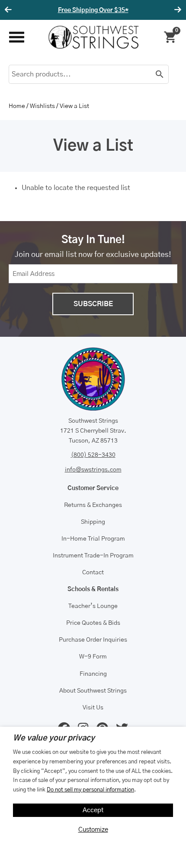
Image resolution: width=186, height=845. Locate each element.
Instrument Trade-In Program (93, 556)
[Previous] (9, 10)
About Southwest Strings (93, 691)
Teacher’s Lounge (93, 606)
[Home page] (93, 37)
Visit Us (93, 708)
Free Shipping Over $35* (93, 10)
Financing (93, 674)
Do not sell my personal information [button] (90, 790)
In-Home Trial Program (93, 539)
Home (17, 106)
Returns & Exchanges (93, 505)
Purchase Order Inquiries (93, 640)
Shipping (93, 522)
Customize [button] (93, 829)
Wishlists (42, 106)
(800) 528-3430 (93, 455)
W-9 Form (93, 657)
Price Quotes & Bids (93, 623)
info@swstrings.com (93, 470)
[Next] (176, 10)
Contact (93, 573)
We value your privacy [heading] (54, 738)
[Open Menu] (16, 37)
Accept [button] (93, 810)
